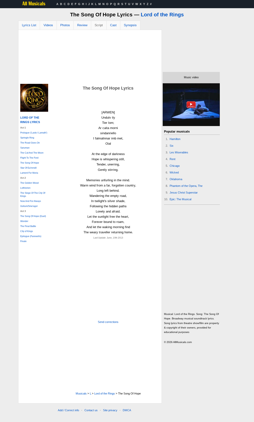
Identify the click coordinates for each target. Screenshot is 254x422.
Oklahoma (176, 179)
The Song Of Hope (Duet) (33, 216)
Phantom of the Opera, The (186, 185)
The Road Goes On (30, 142)
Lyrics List (29, 25)
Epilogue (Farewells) (30, 236)
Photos (65, 25)
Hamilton (175, 139)
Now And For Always (30, 201)
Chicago (175, 165)
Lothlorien (25, 188)
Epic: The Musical (180, 199)
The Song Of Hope (29, 163)
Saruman (25, 147)
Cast (113, 25)
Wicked (174, 172)
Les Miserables (179, 152)
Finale (23, 241)
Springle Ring (27, 137)
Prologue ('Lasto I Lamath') (33, 132)
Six (171, 145)
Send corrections (108, 321)
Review (82, 25)
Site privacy (110, 410)
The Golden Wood (29, 183)
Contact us (91, 410)
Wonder (24, 221)
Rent (172, 159)
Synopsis (130, 25)
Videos (48, 25)
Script (99, 25)
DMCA (127, 410)
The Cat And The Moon (32, 153)
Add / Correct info (68, 410)
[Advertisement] (90, 58)
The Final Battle (28, 226)
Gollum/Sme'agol (29, 206)
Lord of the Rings (162, 14)
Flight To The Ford (29, 158)
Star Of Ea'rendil (28, 168)
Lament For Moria (29, 173)
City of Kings (26, 231)
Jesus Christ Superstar (184, 192)
